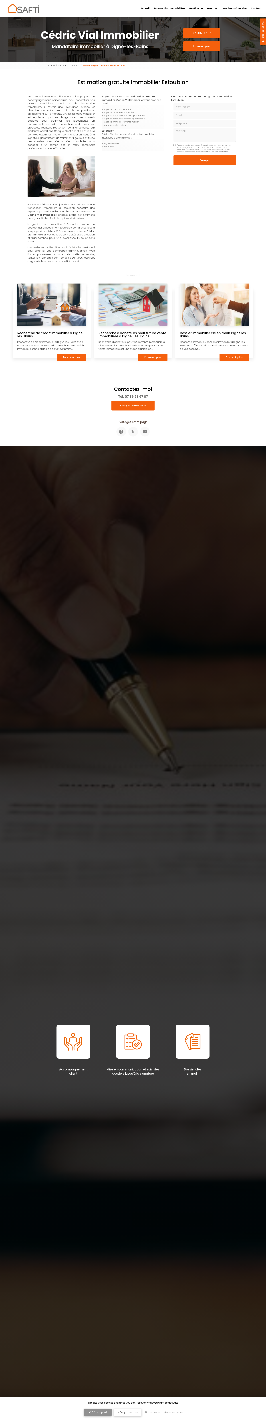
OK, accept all (99, 1412)
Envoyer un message (133, 405)
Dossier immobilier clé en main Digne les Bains (213, 335)
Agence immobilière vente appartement (124, 118)
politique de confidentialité (215, 152)
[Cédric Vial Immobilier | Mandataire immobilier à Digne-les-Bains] (23, 8)
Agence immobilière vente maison (121, 121)
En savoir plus (201, 46)
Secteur (62, 65)
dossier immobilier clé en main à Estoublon (57, 247)
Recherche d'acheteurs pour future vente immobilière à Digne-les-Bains (132, 335)
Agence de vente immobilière (119, 112)
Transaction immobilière (169, 8)
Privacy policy (175, 1412)
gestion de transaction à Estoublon (55, 224)
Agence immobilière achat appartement (124, 115)
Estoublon (74, 65)
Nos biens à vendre (235, 8)
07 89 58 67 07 (202, 33)
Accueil (144, 8)
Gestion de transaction (203, 8)
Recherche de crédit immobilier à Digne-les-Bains (51, 335)
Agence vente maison (115, 125)
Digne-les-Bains (112, 143)
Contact (256, 8)
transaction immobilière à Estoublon (51, 208)
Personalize (154, 1412)
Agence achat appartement (118, 109)
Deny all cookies (128, 1412)
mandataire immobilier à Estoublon (57, 96)
